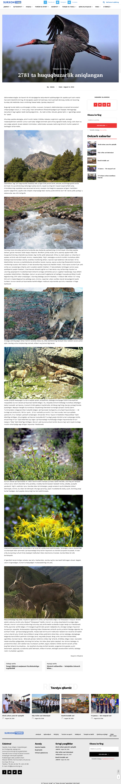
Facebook (51, 2)
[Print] (104, 105)
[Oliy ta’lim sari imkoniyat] (91, 152)
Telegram (63, 2)
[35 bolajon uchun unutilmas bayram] (91, 177)
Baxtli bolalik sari (103, 160)
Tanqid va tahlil (61, 69)
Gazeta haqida (40, 747)
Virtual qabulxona (41, 753)
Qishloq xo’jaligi (102, 734)
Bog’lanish (38, 750)
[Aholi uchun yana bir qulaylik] (91, 144)
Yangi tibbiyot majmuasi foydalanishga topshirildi (22, 667)
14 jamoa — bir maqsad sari (106, 168)
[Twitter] (100, 105)
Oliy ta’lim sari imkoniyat (106, 152)
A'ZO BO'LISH (101, 125)
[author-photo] (3, 718)
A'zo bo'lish (103, 130)
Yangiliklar (58, 754)
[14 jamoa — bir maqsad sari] (91, 169)
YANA (112, 734)
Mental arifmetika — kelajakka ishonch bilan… (63, 667)
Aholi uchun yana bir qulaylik (107, 144)
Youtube (74, 2)
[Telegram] (57, 2)
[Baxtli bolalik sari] (91, 160)
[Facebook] (45, 2)
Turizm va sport (66, 734)
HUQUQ (56, 734)
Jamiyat (38, 734)
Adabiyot (78, 734)
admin (52, 87)
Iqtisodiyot (47, 734)
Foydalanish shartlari (108, 759)
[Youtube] (69, 2)
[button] (110, 2)
